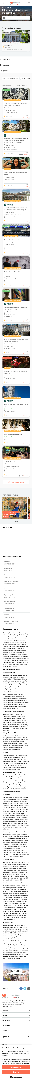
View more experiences (16, 482)
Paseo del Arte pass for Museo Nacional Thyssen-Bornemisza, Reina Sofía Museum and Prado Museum (16, 140)
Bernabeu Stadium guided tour (13, 434)
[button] (11, 78)
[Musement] (16, 3)
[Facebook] (21, 989)
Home (3, 7)
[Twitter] (24, 989)
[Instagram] (28, 989)
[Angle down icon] (21, 59)
